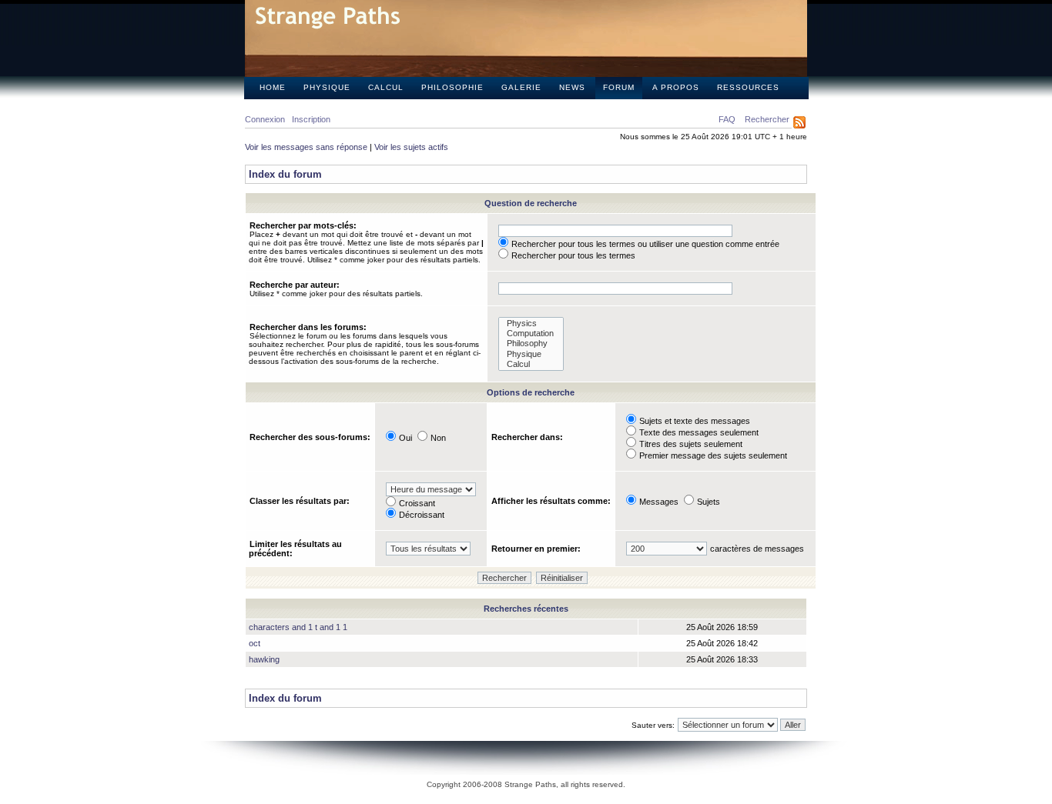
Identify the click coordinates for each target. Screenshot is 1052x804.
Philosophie (452, 87)
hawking (264, 659)
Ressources (748, 87)
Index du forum (285, 174)
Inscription (311, 119)
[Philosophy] (531, 344)
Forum (619, 87)
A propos (675, 87)
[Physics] (531, 324)
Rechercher (767, 119)
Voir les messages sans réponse (306, 147)
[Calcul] (531, 364)
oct (254, 643)
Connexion (265, 119)
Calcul (386, 87)
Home (273, 87)
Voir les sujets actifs (411, 147)
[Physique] (531, 354)
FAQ (727, 119)
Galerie (521, 87)
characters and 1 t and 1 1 (298, 627)
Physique (326, 87)
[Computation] (531, 334)
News (572, 87)
